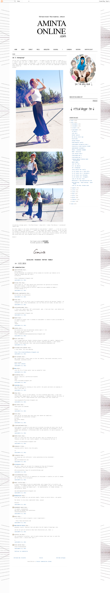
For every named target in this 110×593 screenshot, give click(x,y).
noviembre (75, 125)
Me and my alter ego (77, 137)
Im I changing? (76, 167)
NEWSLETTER (46, 49)
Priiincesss (17, 464)
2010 (72, 203)
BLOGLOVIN (30, 259)
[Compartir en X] (22, 263)
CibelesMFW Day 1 (77, 157)
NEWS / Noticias (76, 151)
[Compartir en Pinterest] (25, 263)
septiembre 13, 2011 (20, 365)
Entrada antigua (60, 557)
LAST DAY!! (75, 133)
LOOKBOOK (69, 49)
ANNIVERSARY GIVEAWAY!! (78, 148)
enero (74, 201)
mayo (73, 193)
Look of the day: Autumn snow (80, 185)
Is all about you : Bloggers (80, 176)
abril (74, 195)
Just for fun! (76, 164)
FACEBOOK (38, 259)
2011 (72, 122)
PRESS (38, 49)
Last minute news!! (77, 153)
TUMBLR (50, 259)
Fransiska (17, 385)
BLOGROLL (56, 49)
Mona (15, 368)
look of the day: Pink (78, 178)
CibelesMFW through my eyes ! (80, 144)
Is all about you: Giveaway (80, 175)
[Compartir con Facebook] (23, 263)
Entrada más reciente (20, 557)
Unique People (76, 140)
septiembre (75, 129)
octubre (74, 127)
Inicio (41, 557)
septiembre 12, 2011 (20, 280)
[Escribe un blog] (20, 263)
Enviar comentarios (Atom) (44, 561)
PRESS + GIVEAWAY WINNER (79, 149)
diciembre (75, 124)
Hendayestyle (17, 495)
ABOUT (22, 49)
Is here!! (74, 131)
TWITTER (44, 259)
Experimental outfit (77, 142)
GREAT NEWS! (75, 162)
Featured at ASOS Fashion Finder (81, 146)
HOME (16, 49)
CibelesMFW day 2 (77, 155)
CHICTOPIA (78, 49)
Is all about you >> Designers (80, 173)
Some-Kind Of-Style (19, 525)
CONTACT (30, 49)
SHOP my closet (89, 49)
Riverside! (75, 138)
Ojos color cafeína (20, 363)
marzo (74, 197)
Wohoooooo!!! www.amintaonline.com (82, 180)
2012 (72, 120)
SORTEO (46, 242)
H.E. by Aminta (76, 165)
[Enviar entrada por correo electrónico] (15, 263)
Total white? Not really (79, 169)
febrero (74, 199)
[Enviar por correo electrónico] (19, 263)
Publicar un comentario (21, 551)
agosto (74, 187)
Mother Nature (76, 135)
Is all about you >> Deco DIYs (80, 171)
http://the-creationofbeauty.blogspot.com (27, 352)
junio (74, 191)
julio (74, 189)
